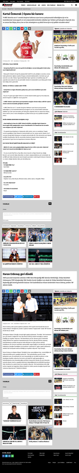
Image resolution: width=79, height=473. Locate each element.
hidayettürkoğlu (16, 403)
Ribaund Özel (11, 9)
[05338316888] (12, 456)
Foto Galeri (30, 453)
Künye (49, 462)
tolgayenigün (13, 226)
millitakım (34, 226)
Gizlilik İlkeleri (69, 462)
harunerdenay (6, 403)
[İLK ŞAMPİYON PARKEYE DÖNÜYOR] (14, 255)
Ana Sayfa (4, 9)
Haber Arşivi (56, 455)
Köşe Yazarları (31, 455)
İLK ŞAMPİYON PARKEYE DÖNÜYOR (12, 264)
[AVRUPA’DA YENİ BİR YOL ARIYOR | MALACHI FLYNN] (14, 433)
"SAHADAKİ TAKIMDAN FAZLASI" (12, 421)
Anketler (29, 457)
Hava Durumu (56, 453)
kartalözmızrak (6, 226)
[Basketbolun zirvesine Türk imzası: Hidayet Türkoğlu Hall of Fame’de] (40, 412)
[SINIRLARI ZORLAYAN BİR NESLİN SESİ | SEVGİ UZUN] (14, 234)
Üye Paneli (27, 1)
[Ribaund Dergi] (10, 5)
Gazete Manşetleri (69, 453)
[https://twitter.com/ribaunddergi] (6, 456)
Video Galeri (42, 453)
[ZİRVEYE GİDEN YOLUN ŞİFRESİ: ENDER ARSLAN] (40, 234)
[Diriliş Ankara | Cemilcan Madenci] (40, 433)
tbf (10, 403)
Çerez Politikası (61, 462)
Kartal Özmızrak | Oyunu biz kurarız (23, 9)
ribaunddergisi (21, 226)
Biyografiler (42, 455)
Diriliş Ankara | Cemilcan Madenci (39, 441)
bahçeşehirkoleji (41, 226)
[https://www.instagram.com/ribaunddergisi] (9, 456)
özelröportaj (28, 226)
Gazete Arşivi (68, 455)
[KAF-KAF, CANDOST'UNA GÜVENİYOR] (40, 255)
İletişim (54, 462)
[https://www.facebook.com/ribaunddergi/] (3, 456)
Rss (75, 462)
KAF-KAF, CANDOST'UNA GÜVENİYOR (39, 264)
